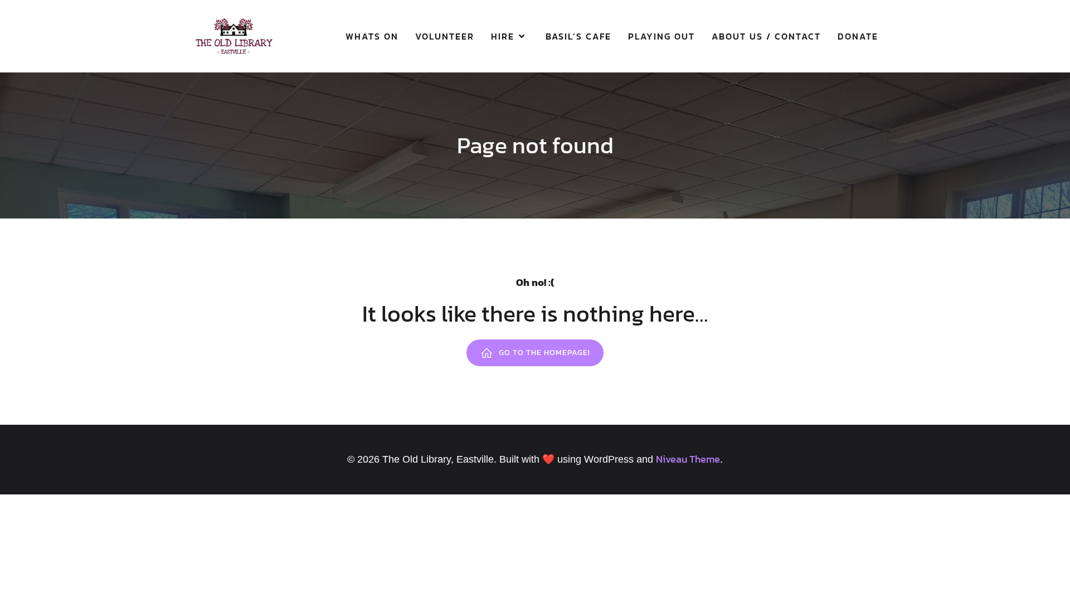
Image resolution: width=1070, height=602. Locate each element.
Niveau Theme (688, 459)
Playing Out (661, 36)
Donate (858, 36)
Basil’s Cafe (578, 36)
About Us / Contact (766, 36)
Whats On (372, 36)
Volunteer (444, 36)
